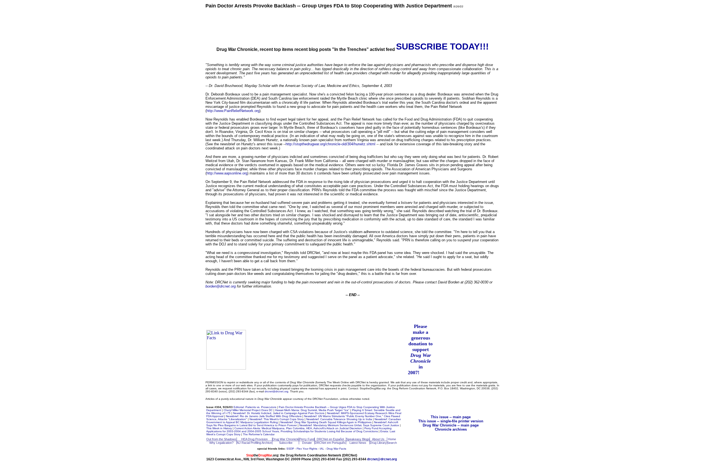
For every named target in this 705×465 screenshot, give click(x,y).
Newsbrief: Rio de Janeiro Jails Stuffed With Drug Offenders (264, 416)
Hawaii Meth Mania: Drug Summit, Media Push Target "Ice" (312, 410)
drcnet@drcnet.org (276, 391)
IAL (322, 448)
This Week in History (219, 428)
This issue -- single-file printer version (450, 421)
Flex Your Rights (307, 448)
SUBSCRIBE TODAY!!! (442, 46)
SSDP (290, 448)
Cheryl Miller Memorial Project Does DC (248, 410)
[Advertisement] (352, 24)
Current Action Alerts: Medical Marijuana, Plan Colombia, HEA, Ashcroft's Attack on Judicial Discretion (298, 428)
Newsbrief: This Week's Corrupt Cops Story (277, 419)
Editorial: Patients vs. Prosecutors (255, 407)
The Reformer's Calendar (259, 434)
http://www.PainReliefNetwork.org (233, 111)
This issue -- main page (451, 417)
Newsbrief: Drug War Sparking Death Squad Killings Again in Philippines (326, 422)
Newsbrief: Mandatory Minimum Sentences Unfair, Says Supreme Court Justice (349, 425)
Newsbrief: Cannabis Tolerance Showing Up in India (339, 419)
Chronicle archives (451, 429)
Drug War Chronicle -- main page (451, 425)
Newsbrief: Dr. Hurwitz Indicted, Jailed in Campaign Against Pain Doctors (278, 413)
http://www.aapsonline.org (227, 173)
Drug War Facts (336, 448)
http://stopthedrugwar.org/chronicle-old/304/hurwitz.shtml (330, 144)
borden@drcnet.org (220, 286)
